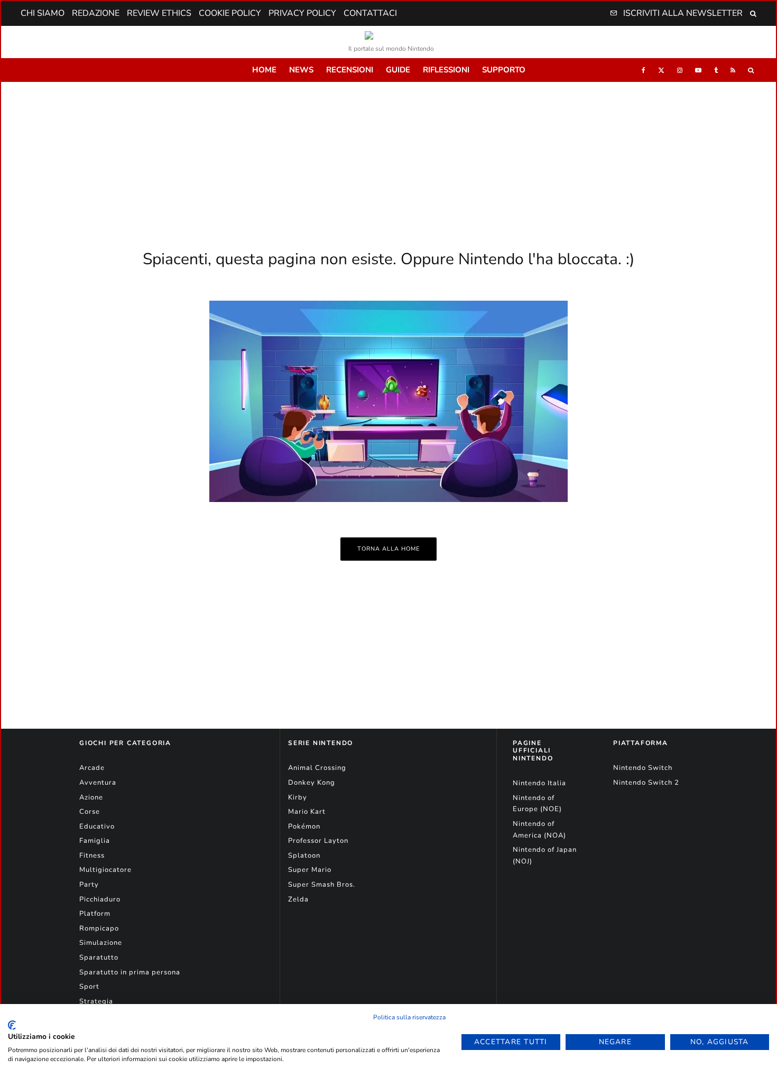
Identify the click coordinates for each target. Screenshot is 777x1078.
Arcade (92, 768)
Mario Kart (307, 811)
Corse (89, 811)
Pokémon (304, 826)
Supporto (503, 69)
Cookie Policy (230, 13)
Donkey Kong (311, 782)
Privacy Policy (302, 13)
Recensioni (349, 69)
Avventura (97, 782)
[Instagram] (680, 70)
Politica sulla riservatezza (409, 1017)
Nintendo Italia (539, 783)
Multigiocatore (105, 870)
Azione (91, 797)
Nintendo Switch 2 (646, 782)
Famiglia (94, 840)
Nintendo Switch (642, 768)
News (301, 69)
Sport (89, 986)
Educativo (97, 826)
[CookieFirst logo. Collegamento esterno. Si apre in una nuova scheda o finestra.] (12, 1025)
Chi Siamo (42, 13)
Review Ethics (159, 13)
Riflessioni (446, 69)
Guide (398, 69)
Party (89, 884)
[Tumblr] (716, 70)
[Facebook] (643, 70)
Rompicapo (99, 928)
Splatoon (304, 855)
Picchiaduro (100, 899)
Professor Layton (318, 840)
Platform (94, 913)
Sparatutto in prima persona (129, 972)
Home (264, 69)
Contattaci (370, 13)
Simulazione (100, 942)
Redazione (95, 13)
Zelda (298, 899)
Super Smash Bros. (321, 884)
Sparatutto (98, 957)
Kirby (297, 797)
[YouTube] (698, 70)
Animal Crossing (317, 768)
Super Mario (309, 870)
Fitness (92, 855)
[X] (661, 70)
